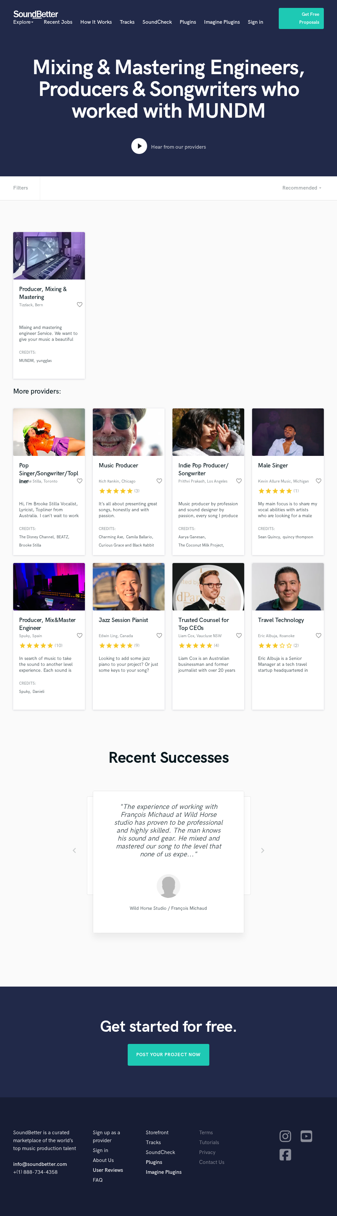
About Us (103, 1160)
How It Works (96, 22)
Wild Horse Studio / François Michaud (168, 908)
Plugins (188, 22)
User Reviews (108, 1170)
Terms (206, 1133)
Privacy (207, 1152)
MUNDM (26, 360)
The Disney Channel (36, 537)
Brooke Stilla (30, 545)
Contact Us (211, 1162)
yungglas (44, 360)
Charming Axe (111, 537)
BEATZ (62, 537)
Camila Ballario (139, 537)
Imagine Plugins (222, 22)
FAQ (98, 1180)
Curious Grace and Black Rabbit (126, 545)
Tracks (127, 22)
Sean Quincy (269, 537)
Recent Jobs (58, 22)
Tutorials (209, 1143)
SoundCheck (157, 22)
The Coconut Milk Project (200, 545)
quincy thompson (298, 537)
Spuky (24, 691)
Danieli (38, 691)
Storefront (157, 1133)
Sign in (255, 22)
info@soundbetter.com (40, 1164)
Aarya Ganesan (191, 537)
